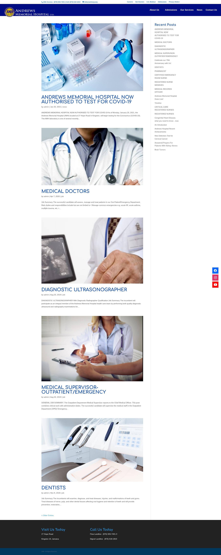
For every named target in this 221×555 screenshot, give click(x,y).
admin (46, 107)
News (199, 10)
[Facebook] (215, 270)
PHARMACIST (160, 71)
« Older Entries (47, 515)
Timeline (158, 103)
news (65, 107)
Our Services (187, 10)
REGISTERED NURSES (164, 114)
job (62, 196)
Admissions (162, 2)
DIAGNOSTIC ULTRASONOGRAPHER (84, 289)
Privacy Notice (174, 2)
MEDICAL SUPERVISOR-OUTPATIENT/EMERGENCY (73, 390)
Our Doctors (139, 2)
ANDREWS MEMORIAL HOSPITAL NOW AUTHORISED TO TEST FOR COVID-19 (87, 99)
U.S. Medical (151, 2)
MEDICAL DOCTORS (65, 191)
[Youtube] (215, 285)
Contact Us (211, 10)
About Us (154, 10)
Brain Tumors (160, 150)
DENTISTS (53, 487)
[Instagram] (215, 277)
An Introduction (161, 125)
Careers (130, 2)
